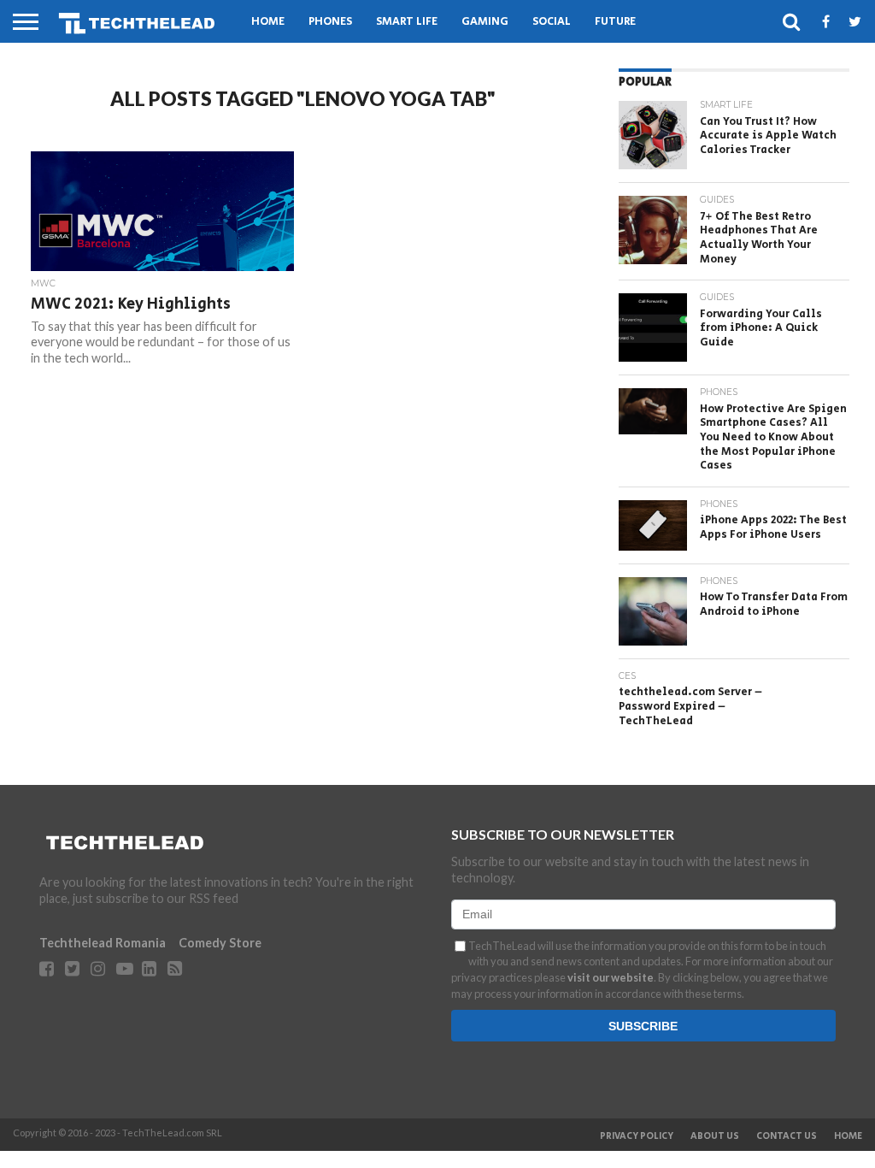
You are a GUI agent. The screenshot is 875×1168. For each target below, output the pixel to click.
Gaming (484, 22)
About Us (714, 1136)
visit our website (610, 977)
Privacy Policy (636, 1136)
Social (551, 22)
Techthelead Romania (102, 942)
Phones (330, 22)
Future (615, 22)
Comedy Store (220, 942)
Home (268, 22)
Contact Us (786, 1136)
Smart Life (407, 22)
